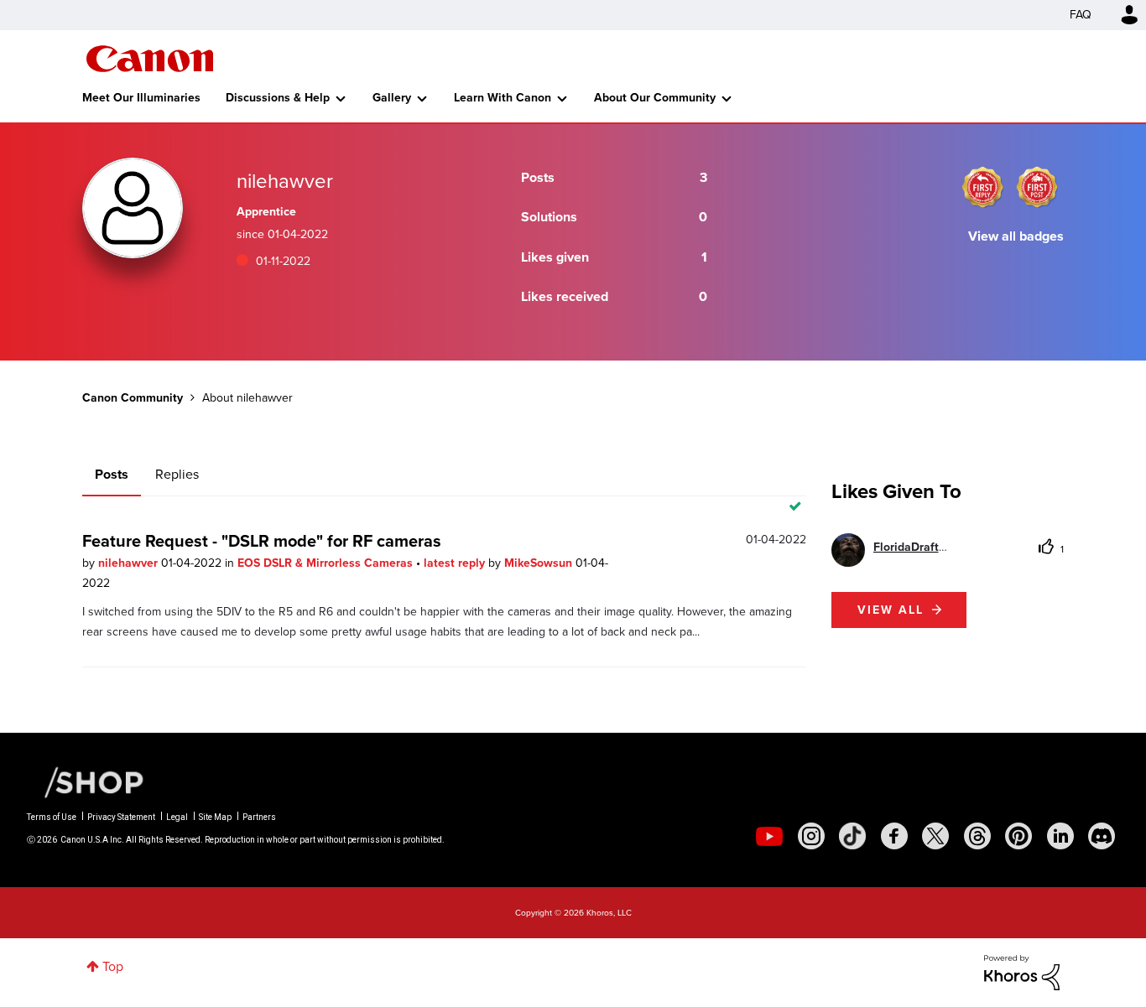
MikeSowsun (540, 563)
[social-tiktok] (852, 836)
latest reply (456, 563)
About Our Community (655, 97)
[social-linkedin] (1060, 836)
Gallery (391, 97)
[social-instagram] (811, 836)
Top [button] (112, 966)
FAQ (1080, 14)
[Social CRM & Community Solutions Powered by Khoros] (1022, 971)
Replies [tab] (177, 474)
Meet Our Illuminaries (141, 97)
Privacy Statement (121, 817)
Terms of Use (51, 817)
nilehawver (129, 563)
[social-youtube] (769, 836)
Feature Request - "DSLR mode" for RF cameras (261, 540)
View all (890, 610)
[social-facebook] (894, 836)
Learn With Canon (502, 97)
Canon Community (149, 58)
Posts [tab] (111, 474)
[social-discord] (1101, 836)
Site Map (215, 817)
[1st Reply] (982, 187)
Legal (177, 817)
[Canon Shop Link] (85, 781)
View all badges (1016, 236)
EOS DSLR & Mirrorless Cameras (326, 563)
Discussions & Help (278, 97)
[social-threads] (977, 836)
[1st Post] (1037, 187)
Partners (259, 817)
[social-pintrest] (1018, 836)
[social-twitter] (935, 836)
